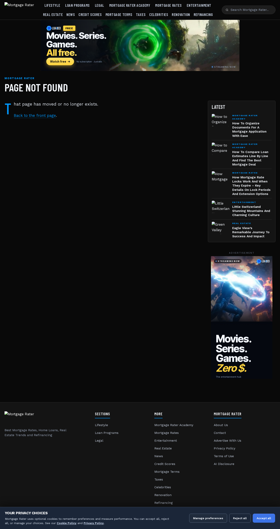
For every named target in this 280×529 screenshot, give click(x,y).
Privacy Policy (224, 448)
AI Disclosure (224, 464)
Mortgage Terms (119, 14)
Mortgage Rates (168, 5)
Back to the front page (35, 115)
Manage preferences (208, 518)
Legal (99, 5)
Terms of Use (224, 456)
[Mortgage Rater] (19, 9)
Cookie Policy (66, 523)
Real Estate (53, 14)
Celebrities (158, 14)
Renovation (181, 14)
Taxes (141, 14)
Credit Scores (90, 14)
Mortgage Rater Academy (129, 5)
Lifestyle (52, 5)
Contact (220, 433)
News (70, 14)
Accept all (264, 518)
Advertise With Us (227, 440)
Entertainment (199, 5)
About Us (221, 425)
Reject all (240, 518)
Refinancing (203, 14)
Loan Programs (77, 5)
